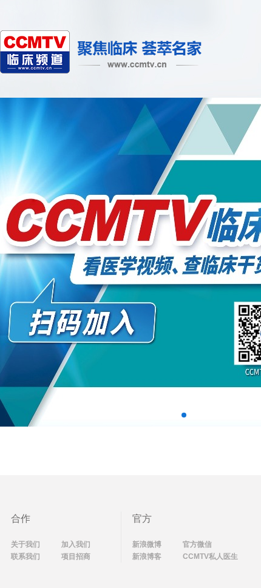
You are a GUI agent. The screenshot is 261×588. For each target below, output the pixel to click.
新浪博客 (146, 556)
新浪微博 (146, 544)
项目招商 (75, 556)
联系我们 (25, 556)
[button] (183, 415)
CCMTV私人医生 (210, 556)
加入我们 (75, 544)
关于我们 (25, 544)
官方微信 (197, 544)
